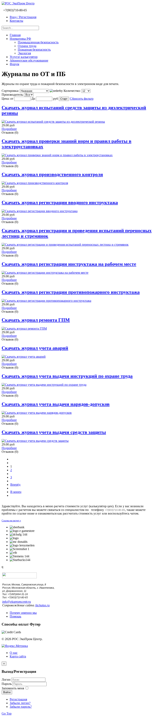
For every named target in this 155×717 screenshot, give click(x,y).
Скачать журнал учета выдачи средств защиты (54, 432)
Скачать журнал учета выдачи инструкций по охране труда (67, 376)
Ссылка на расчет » (11, 520)
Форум (14, 64)
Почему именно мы (23, 612)
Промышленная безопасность (38, 42)
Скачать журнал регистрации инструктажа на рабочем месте (69, 264)
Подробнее (9, 129)
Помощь (15, 616)
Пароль (7, 684)
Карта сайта (18, 656)
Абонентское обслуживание (29, 60)
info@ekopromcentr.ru (16, 601)
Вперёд (15, 484)
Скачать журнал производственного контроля (52, 174)
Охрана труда (27, 46)
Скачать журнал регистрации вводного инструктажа (60, 202)
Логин (6, 679)
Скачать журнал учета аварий (35, 348)
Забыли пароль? (21, 706)
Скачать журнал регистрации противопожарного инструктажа (71, 292)
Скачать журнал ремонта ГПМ (36, 320)
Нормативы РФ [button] (20, 38)
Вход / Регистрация (23, 17)
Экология (24, 53)
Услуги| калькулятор (24, 57)
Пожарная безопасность (34, 49)
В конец (15, 492)
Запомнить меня (13, 688)
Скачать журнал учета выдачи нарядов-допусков (56, 404)
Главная (15, 35)
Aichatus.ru (42, 605)
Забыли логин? (20, 703)
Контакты (16, 20)
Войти (6, 692)
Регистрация (18, 699)
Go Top (7, 713)
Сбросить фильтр (81, 98)
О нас (14, 652)
